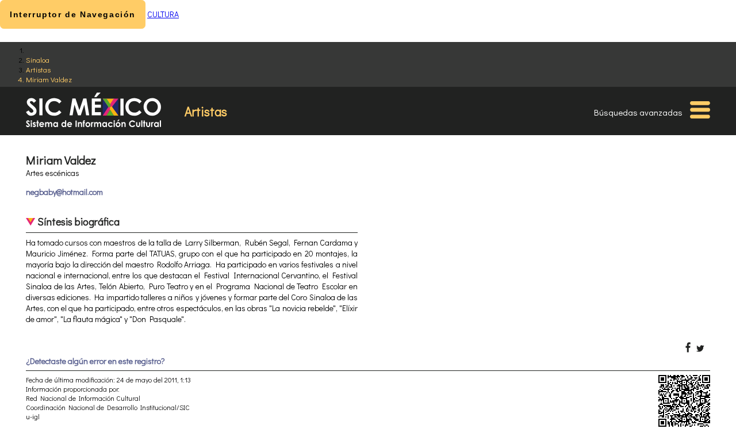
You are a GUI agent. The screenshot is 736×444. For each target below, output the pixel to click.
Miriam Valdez (49, 79)
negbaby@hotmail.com (64, 191)
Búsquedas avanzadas (638, 112)
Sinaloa (37, 59)
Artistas (38, 69)
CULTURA (163, 14)
